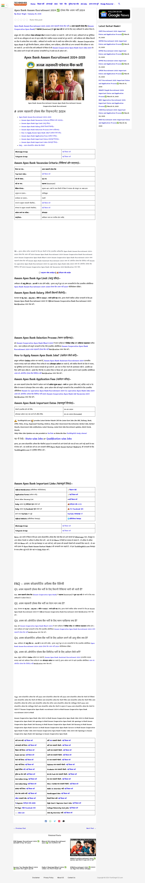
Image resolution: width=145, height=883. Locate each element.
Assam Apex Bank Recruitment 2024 (49, 254)
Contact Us (71, 878)
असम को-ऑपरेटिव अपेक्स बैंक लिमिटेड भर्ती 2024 (30, 394)
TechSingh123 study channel (77, 433)
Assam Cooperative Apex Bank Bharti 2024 (35, 258)
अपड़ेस (76, 504)
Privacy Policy (48, 878)
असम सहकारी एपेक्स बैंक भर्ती (59, 26)
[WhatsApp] (50, 821)
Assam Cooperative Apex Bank (44, 595)
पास (51, 740)
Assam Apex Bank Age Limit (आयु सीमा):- (36, 123)
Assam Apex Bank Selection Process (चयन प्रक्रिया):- (40, 130)
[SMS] (64, 821)
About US (60, 878)
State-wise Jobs (34, 438)
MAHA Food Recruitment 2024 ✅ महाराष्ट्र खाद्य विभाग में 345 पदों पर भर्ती (83, 859)
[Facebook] (46, 821)
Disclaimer (36, 878)
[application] (114, 4)
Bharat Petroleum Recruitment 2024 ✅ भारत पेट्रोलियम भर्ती (54, 842)
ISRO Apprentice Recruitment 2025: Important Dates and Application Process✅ (112, 103)
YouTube (50, 433)
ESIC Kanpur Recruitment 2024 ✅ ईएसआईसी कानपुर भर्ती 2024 (26, 842)
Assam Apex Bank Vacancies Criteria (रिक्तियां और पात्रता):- (42, 120)
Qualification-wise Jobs (59, 438)
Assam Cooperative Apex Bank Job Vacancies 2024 (45, 267)
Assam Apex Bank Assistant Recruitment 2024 (46, 261)
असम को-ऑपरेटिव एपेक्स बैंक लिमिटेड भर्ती (76, 261)
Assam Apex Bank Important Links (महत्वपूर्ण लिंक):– (39, 142)
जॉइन (76, 509)
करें (75, 514)
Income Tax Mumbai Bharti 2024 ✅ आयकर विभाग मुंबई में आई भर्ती (26, 868)
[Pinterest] (59, 821)
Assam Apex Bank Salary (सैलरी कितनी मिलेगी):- (37, 126)
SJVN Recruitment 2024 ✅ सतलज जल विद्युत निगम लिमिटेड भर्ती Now (82, 868)
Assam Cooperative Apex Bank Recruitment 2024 (70, 258)
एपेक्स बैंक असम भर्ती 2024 (26, 254)
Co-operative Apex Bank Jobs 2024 (61, 264)
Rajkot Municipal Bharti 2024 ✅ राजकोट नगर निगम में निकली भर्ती (54, 868)
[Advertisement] (54, 236)
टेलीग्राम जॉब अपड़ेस (64, 273)
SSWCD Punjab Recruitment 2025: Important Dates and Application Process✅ (111, 93)
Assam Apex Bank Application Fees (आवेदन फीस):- (39, 136)
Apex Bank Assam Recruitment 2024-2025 (32, 26)
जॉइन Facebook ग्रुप (29, 808)
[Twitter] (55, 821)
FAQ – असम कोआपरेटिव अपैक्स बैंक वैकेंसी (32, 145)
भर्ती (24, 769)
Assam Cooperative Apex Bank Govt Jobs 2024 (72, 48)
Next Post (91, 828)
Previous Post (20, 828)
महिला (17, 798)
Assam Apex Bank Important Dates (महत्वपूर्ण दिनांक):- (40, 139)
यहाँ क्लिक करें (66, 152)
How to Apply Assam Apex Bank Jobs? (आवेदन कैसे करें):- (41, 133)
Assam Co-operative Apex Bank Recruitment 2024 (43, 391)
